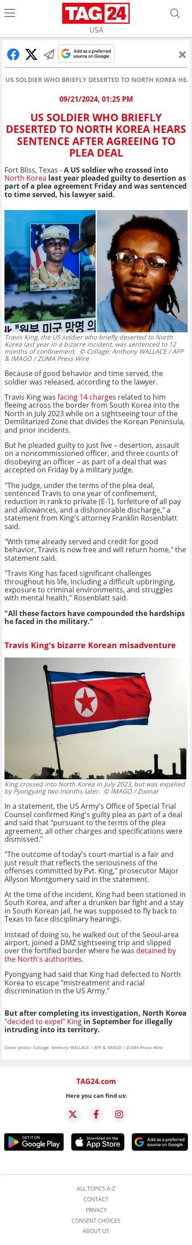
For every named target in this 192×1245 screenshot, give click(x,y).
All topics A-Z (96, 1189)
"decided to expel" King (43, 1021)
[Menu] (9, 13)
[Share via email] (49, 54)
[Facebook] (96, 1114)
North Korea (25, 178)
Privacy (96, 1210)
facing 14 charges (87, 397)
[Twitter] (73, 1114)
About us (96, 1231)
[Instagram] (119, 1114)
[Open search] (175, 13)
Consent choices (96, 1221)
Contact (96, 1199)
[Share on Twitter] (31, 54)
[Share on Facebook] (13, 54)
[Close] (183, 54)
